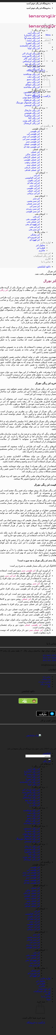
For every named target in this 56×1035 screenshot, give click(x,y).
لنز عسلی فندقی (32, 170)
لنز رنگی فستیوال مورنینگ (28, 102)
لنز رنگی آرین (34, 33)
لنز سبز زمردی (33, 209)
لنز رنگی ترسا (33, 66)
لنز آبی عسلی (33, 191)
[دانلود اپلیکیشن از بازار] (28, 702)
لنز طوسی (35, 131)
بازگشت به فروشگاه (36, 1022)
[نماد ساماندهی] (33, 735)
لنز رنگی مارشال (32, 110)
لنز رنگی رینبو (33, 82)
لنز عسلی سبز (33, 165)
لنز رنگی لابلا (34, 118)
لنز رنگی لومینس (32, 105)
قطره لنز (41, 248)
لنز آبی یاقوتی (33, 180)
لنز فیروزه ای (33, 237)
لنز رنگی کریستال (32, 123)
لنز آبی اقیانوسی (32, 178)
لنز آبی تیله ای (33, 183)
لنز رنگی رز (34, 69)
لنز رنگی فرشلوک (32, 100)
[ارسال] (49, 43)
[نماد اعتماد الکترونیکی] (50, 734)
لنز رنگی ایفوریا (33, 43)
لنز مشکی (35, 234)
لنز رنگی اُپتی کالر (32, 58)
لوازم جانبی (45, 242)
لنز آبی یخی (34, 227)
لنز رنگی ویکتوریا (32, 115)
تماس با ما (46, 262)
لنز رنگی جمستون (32, 92)
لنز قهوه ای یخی (32, 224)
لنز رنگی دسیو (33, 79)
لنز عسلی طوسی (32, 160)
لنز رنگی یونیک (33, 74)
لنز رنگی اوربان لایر (31, 53)
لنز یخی (36, 216)
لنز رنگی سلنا (34, 87)
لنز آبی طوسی (33, 188)
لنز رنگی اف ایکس (32, 45)
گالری (48, 259)
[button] (48, 35)
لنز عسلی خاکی (32, 154)
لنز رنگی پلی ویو (32, 64)
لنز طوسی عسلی (32, 144)
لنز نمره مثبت (44, 253)
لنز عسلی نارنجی (32, 167)
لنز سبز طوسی (33, 211)
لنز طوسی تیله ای (32, 147)
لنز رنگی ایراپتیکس (31, 61)
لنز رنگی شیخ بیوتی (31, 97)
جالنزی (42, 250)
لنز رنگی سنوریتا (32, 95)
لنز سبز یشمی (33, 201)
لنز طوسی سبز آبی (31, 139)
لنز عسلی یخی (33, 222)
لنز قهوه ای (34, 240)
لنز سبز (36, 198)
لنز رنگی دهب (33, 77)
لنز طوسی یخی (33, 219)
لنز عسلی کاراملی (31, 157)
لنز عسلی (35, 152)
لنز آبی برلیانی (33, 193)
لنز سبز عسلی (33, 203)
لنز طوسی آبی (33, 134)
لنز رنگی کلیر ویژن (31, 120)
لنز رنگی (47, 24)
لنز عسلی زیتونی (32, 162)
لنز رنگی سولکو (33, 84)
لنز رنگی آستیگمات (42, 256)
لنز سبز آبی (34, 206)
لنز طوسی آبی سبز (31, 136)
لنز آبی (37, 175)
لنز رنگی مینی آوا (32, 38)
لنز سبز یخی (34, 229)
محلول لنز (40, 245)
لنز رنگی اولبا (34, 48)
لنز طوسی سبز (33, 141)
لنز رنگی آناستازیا (32, 35)
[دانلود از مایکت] (28, 713)
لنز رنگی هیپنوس (32, 113)
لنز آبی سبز (34, 185)
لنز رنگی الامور (33, 56)
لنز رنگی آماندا (33, 40)
